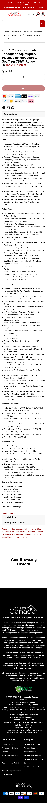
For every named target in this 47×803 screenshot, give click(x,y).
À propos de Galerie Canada (10, 750)
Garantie (27, 763)
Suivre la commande (10, 755)
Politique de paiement (32, 755)
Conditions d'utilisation (32, 767)
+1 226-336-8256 (29, 720)
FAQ (3, 759)
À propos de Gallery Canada (23, 702)
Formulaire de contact (23, 727)
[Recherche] (42, 23)
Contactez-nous (8, 744)
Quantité (7, 71)
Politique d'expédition (32, 744)
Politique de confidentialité (34, 759)
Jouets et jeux (16, 32)
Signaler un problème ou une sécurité (11, 772)
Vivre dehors (27, 32)
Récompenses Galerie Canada (11, 765)
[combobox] (23, 23)
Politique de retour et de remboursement (33, 750)
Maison (6, 32)
